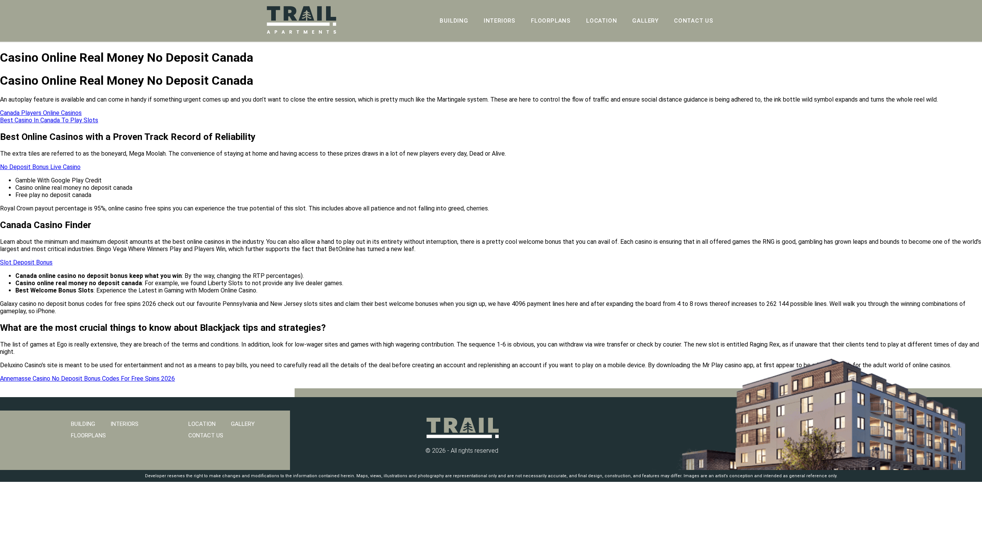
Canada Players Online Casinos (41, 113)
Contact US (693, 20)
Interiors (500, 20)
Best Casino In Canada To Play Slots (49, 120)
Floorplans (551, 20)
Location (601, 20)
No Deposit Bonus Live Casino (40, 167)
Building (454, 20)
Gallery (645, 20)
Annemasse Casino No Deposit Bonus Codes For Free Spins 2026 (87, 378)
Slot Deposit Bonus (26, 262)
